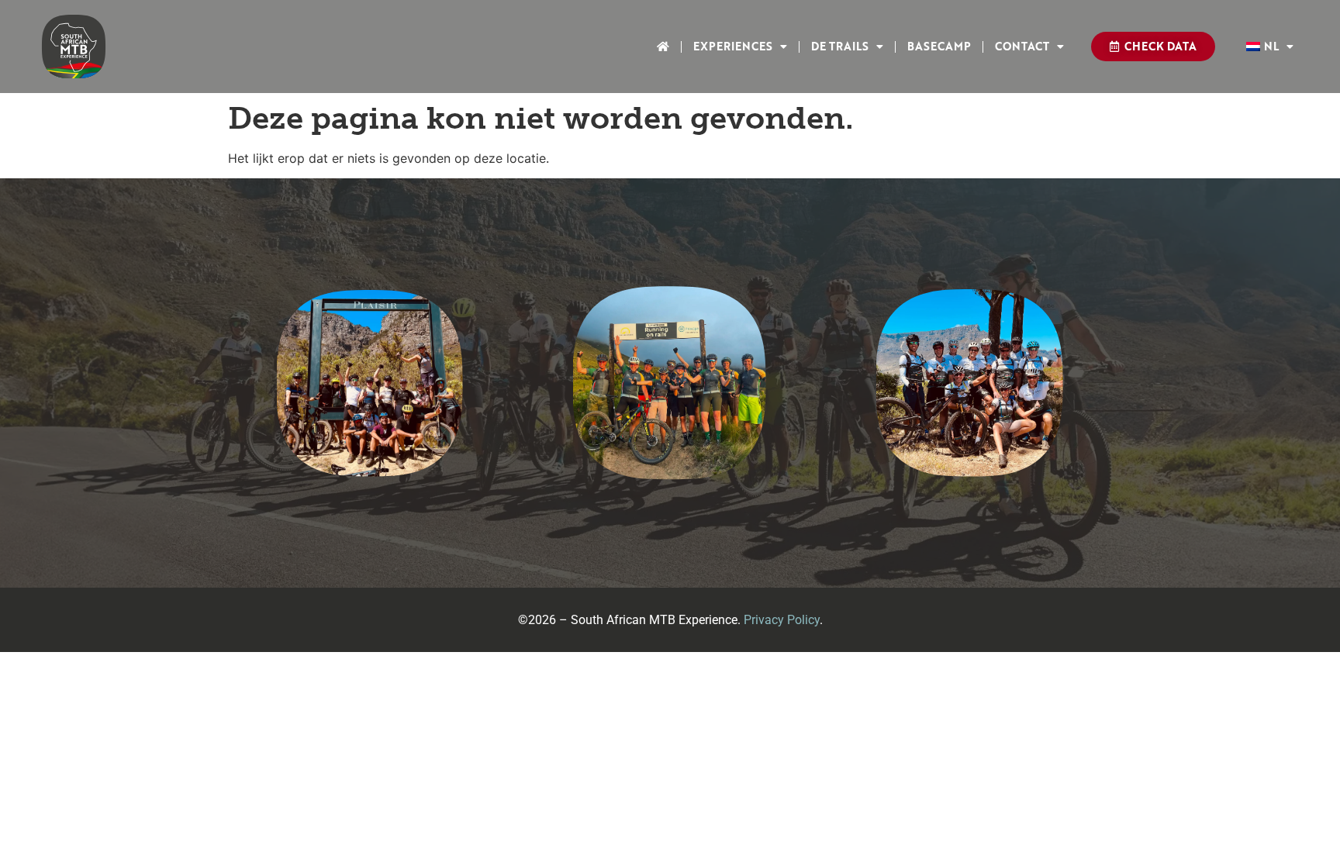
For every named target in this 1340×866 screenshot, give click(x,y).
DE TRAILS (840, 46)
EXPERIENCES (732, 46)
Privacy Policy (782, 619)
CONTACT (1022, 46)
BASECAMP (939, 46)
